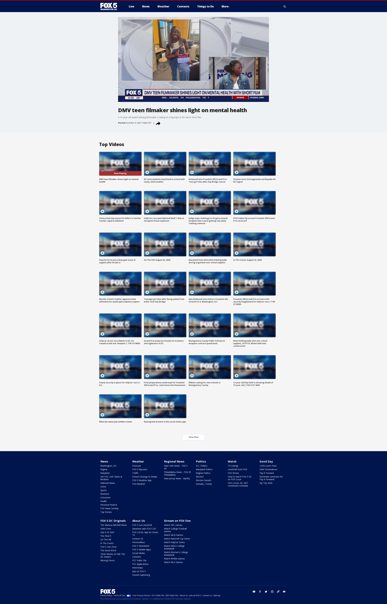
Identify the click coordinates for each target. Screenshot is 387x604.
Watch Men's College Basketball (174, 547)
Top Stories (106, 512)
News (104, 461)
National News (107, 483)
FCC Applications (140, 564)
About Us (138, 521)
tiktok (278, 591)
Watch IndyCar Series (174, 542)
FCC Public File (139, 560)
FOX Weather (138, 483)
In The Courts (107, 543)
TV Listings (233, 465)
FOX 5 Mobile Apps (141, 549)
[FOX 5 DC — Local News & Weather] (110, 6)
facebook (260, 591)
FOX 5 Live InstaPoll (142, 525)
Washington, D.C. (108, 465)
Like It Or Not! (107, 532)
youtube (254, 591)
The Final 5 (105, 535)
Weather (138, 461)
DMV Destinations (268, 469)
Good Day (266, 461)
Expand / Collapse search (285, 6)
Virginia (103, 469)
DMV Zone (105, 528)
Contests (136, 556)
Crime (103, 486)
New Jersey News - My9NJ (177, 478)
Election (200, 476)
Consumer (105, 497)
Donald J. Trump (204, 483)
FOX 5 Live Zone (108, 546)
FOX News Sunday (109, 508)
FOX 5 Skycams (139, 469)
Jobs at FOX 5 (139, 571)
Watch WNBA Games (174, 558)
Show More (193, 437)
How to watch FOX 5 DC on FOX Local (240, 478)
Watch (232, 461)
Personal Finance (108, 504)
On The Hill (105, 539)
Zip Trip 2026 (266, 483)
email (284, 591)
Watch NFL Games (173, 525)
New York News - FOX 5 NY (176, 467)
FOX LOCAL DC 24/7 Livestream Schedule (238, 484)
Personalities (138, 542)
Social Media (138, 553)
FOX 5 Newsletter (141, 545)
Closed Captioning (141, 574)
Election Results (203, 480)
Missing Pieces (107, 560)
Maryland (104, 473)
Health (103, 501)
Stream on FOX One (177, 521)
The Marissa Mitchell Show (113, 525)
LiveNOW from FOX (237, 469)
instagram (272, 591)
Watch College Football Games (175, 530)
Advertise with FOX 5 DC (144, 528)
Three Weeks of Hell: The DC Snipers (112, 555)
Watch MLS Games (173, 562)
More (225, 6)
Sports (103, 490)
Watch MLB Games (173, 535)
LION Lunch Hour (268, 465)
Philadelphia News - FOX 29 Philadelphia (177, 473)
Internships (137, 567)
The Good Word (108, 550)
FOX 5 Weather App (141, 480)
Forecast (136, 465)
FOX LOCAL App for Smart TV (145, 533)
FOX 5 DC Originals (113, 521)
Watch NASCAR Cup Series (177, 538)
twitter (266, 591)
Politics (201, 461)
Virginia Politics (203, 473)
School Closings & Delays (144, 476)
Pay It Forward (267, 473)
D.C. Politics (201, 465)
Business (104, 493)
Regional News (174, 461)
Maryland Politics (204, 469)
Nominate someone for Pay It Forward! (271, 478)
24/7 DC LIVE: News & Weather (111, 478)
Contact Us (137, 538)
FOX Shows (233, 473)
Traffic (135, 473)
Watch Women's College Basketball (176, 553)
